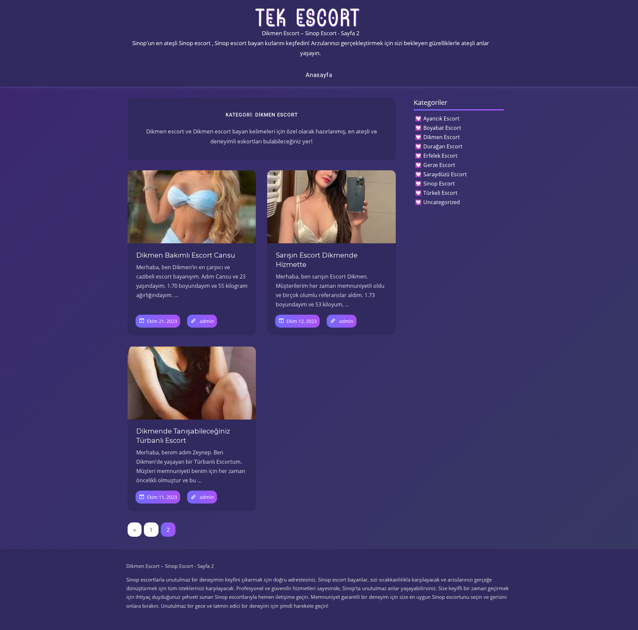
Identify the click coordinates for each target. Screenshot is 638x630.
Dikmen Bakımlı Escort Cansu (185, 255)
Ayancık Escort (441, 118)
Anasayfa (319, 74)
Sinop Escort (439, 183)
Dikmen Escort (441, 137)
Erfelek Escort (440, 155)
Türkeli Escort (440, 193)
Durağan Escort (443, 146)
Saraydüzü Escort (445, 174)
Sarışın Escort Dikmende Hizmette (317, 260)
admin (207, 321)
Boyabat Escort (442, 127)
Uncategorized (441, 202)
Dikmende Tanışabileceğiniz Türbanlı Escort (183, 435)
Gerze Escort (439, 165)
